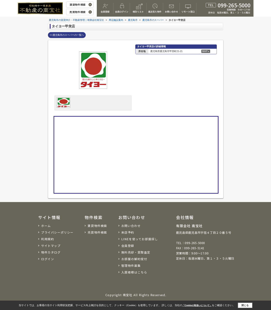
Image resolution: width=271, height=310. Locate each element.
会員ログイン (121, 11)
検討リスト (138, 11)
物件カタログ (51, 252)
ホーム (46, 225)
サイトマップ (51, 245)
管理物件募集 (131, 265)
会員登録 (105, 11)
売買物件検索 (78, 12)
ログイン (47, 259)
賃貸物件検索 (78, 4)
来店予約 (127, 232)
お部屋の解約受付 (134, 259)
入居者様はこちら (134, 272)
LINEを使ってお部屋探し (139, 239)
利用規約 (47, 239)
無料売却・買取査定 (135, 252)
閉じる (245, 305)
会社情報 (185, 217)
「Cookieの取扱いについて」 (197, 305)
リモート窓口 (188, 11)
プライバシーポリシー (57, 232)
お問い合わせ (171, 11)
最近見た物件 (154, 11)
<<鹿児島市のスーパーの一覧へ (67, 35)
